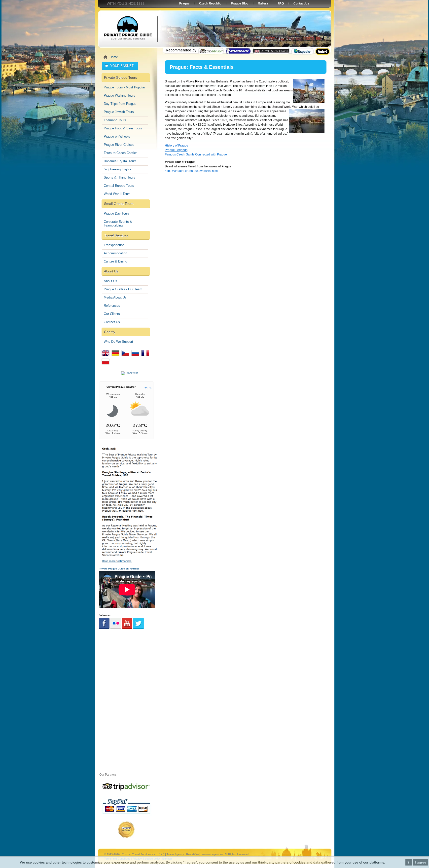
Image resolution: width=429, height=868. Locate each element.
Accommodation (115, 253)
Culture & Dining (115, 261)
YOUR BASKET (122, 66)
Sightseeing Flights (117, 169)
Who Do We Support (118, 341)
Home (113, 57)
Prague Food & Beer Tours (123, 128)
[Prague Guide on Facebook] (104, 628)
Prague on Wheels (117, 136)
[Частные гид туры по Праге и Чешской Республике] (135, 357)
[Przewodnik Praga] (105, 365)
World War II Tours (117, 194)
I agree (420, 862)
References (112, 305)
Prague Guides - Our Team (123, 289)
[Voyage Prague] (145, 357)
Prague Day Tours (117, 213)
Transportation (114, 245)
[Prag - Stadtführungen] (115, 357)
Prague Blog (239, 3)
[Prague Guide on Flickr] (115, 628)
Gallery (263, 3)
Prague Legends (176, 150)
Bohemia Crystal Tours (120, 161)
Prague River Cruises (119, 145)
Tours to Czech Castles (121, 153)
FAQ (281, 3)
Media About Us (115, 297)
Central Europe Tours (119, 186)
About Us (110, 281)
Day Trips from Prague (120, 104)
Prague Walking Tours (119, 95)
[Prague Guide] (126, 790)
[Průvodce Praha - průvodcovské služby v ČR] (125, 357)
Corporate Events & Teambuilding (118, 223)
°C (150, 387)
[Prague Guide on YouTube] (127, 628)
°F (145, 387)
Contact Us (112, 322)
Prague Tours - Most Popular (124, 87)
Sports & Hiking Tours (119, 177)
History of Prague (176, 145)
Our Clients (112, 314)
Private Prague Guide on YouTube (119, 568)
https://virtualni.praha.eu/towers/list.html (191, 171)
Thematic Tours (115, 120)
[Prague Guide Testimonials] (129, 562)
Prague (184, 3)
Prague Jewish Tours (119, 112)
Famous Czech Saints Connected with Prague (196, 154)
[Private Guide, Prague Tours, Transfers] (105, 357)
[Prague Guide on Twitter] (138, 628)
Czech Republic (210, 3)
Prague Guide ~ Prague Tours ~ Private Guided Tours (127, 29)
